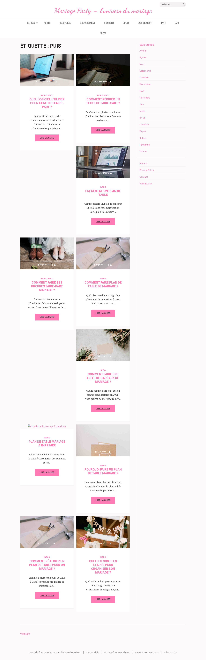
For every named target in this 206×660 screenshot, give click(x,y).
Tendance (144, 144)
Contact (143, 176)
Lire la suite (47, 138)
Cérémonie (145, 70)
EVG (177, 23)
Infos (103, 187)
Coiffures (65, 23)
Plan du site (145, 183)
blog (103, 370)
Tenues (143, 151)
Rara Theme (123, 652)
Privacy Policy (146, 170)
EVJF (163, 23)
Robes (47, 23)
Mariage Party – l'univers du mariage (103, 10)
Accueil (143, 163)
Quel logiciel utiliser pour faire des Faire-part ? (46, 103)
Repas (103, 33)
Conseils (109, 23)
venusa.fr (25, 634)
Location (144, 124)
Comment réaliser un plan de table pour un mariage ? (47, 564)
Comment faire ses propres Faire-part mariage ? (47, 286)
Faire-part (47, 95)
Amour (143, 50)
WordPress (153, 652)
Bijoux (31, 23)
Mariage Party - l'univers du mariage (63, 652)
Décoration (145, 23)
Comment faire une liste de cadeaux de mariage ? (103, 377)
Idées (126, 23)
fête (141, 104)
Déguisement (87, 23)
